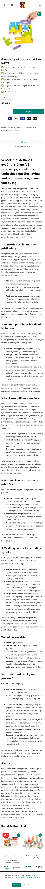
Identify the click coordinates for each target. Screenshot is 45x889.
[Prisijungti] (4, 5)
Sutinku (16, 885)
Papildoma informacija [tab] (22, 146)
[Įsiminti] (18, 835)
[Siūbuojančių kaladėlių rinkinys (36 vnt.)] (33, 842)
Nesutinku (27, 885)
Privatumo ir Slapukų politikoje (29, 877)
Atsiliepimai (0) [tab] (22, 151)
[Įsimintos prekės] (8, 5)
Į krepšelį (28, 111)
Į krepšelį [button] (16, 867)
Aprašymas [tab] (22, 142)
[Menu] (40, 5)
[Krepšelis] (12, 5)
